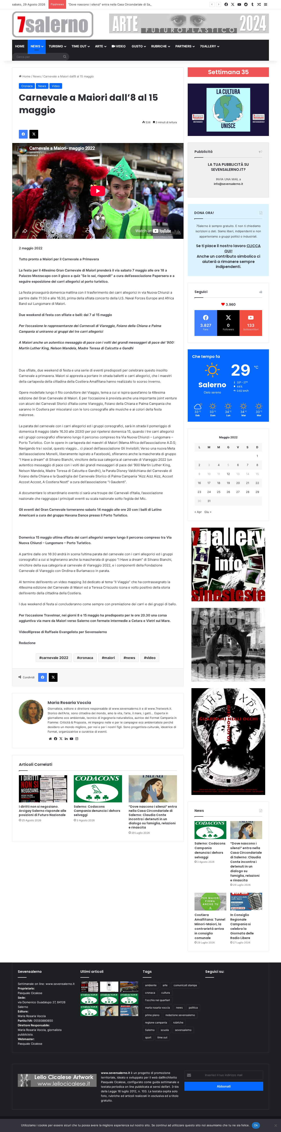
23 (199, 492)
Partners (183, 46)
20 (238, 483)
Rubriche (159, 46)
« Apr (198, 512)
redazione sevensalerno (180, 1015)
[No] (275, 1125)
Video (120, 46)
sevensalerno (183, 1030)
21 (247, 483)
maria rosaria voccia (157, 1007)
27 (238, 492)
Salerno (150, 1030)
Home (20, 46)
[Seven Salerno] (52, 24)
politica (193, 1007)
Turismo (56, 46)
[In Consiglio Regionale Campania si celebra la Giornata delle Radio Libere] (246, 902)
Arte (99, 46)
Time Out (79, 46)
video (151, 657)
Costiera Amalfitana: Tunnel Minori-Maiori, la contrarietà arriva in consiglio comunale (210, 926)
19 (228, 483)
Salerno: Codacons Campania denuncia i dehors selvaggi (97, 810)
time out (162, 1037)
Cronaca (26, 86)
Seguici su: (214, 971)
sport (148, 1037)
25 (218, 492)
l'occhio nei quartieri (157, 1000)
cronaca (86, 657)
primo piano (152, 1015)
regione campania (156, 1022)
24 (209, 492)
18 (218, 483)
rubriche (178, 1022)
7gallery (208, 46)
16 (199, 483)
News (35, 46)
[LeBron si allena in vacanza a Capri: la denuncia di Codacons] (89, 1011)
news (130, 657)
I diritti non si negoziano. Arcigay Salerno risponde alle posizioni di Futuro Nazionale (42, 810)
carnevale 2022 (54, 657)
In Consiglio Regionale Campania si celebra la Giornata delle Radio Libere (242, 926)
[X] (60, 738)
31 (209, 501)
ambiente (151, 985)
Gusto (137, 46)
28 (247, 492)
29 (257, 492)
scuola (165, 1030)
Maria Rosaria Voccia (69, 702)
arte (165, 985)
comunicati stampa (185, 985)
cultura (165, 992)
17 (208, 483)
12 (228, 474)
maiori (109, 657)
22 (257, 483)
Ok (256, 1125)
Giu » (207, 512)
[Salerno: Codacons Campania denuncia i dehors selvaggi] (98, 788)
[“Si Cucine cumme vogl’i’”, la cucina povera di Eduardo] (109, 987)
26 (228, 492)
